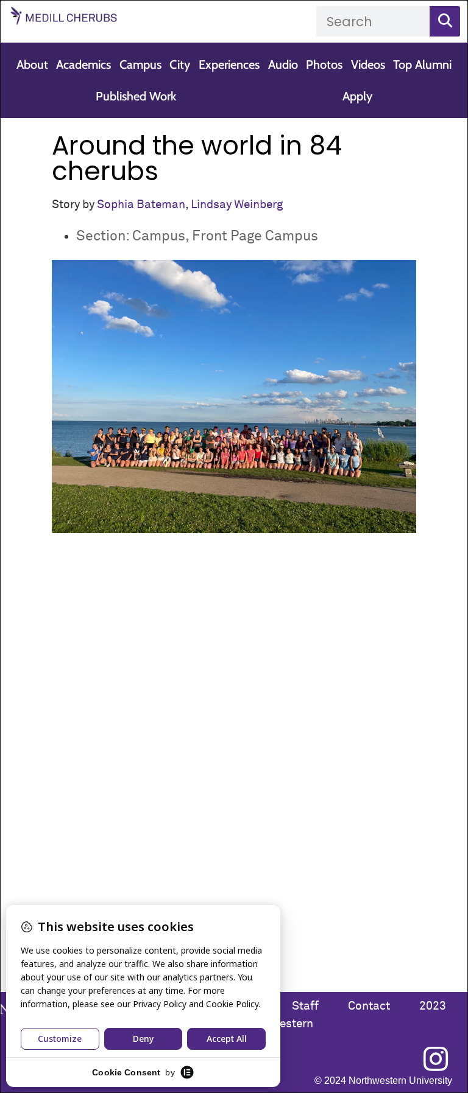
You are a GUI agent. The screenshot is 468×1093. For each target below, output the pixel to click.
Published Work (136, 96)
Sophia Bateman (141, 205)
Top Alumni (422, 64)
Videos (368, 64)
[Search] (445, 21)
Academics (83, 64)
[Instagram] (436, 1058)
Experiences (229, 64)
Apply (357, 96)
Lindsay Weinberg (237, 205)
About (32, 64)
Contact (370, 1006)
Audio (283, 64)
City (179, 64)
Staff (305, 1006)
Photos (324, 64)
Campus (140, 64)
